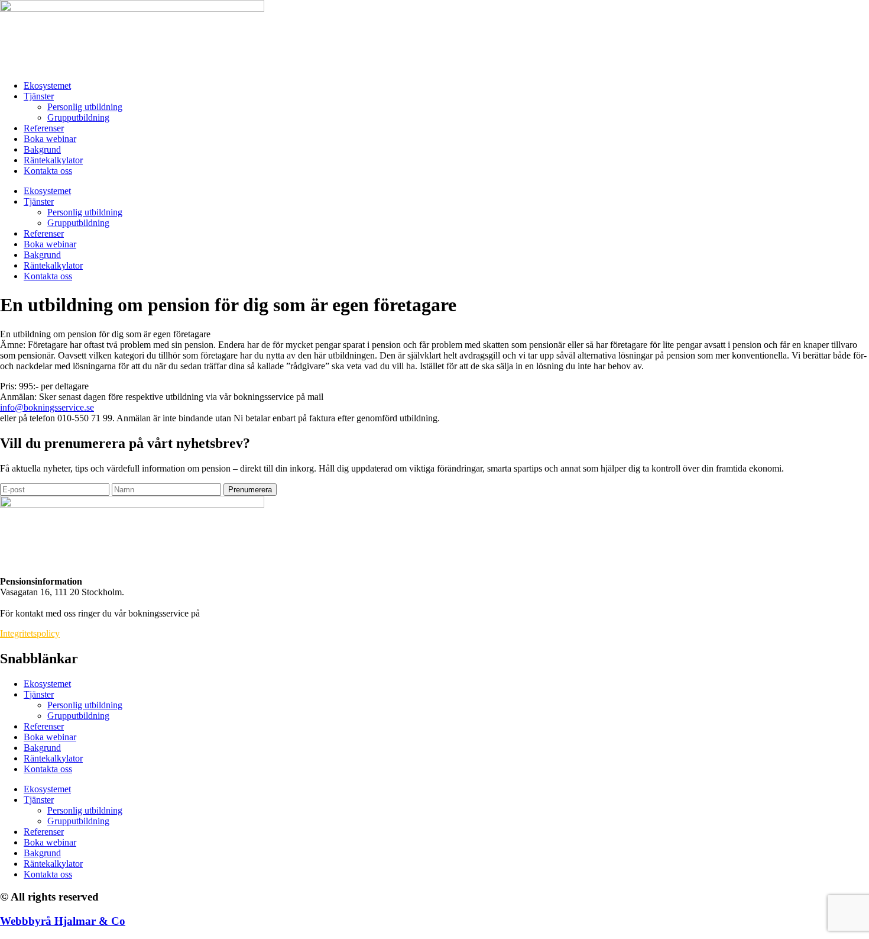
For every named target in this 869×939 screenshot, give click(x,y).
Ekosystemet (47, 85)
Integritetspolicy (30, 633)
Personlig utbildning (84, 107)
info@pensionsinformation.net (56, 603)
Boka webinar (50, 139)
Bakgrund (42, 149)
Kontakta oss (48, 171)
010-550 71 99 (229, 613)
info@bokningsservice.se (47, 407)
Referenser (44, 128)
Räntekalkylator (53, 160)
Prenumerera (250, 489)
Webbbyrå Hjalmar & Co (62, 921)
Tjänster (39, 96)
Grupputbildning (78, 117)
